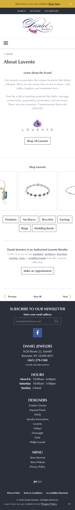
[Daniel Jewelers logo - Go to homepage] (38, 26)
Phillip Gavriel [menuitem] (37, 442)
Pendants (11, 219)
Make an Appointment (37, 271)
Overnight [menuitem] (37, 433)
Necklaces (29, 219)
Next (65, 296)
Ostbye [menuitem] (38, 428)
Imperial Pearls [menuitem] (37, 410)
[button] (21, 11)
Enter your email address (38, 314)
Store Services (37, 457)
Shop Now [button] (54, 4)
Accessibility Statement (57, 492)
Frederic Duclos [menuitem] (37, 405)
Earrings (65, 219)
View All (37, 296)
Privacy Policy (37, 467)
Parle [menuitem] (37, 437)
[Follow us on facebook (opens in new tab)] (37, 332)
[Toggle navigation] (6, 43)
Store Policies (37, 462)
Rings (24, 228)
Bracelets (48, 219)
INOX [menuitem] (37, 414)
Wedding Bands (44, 228)
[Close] (70, 4)
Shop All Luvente (37, 141)
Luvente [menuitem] (37, 424)
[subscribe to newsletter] (56, 321)
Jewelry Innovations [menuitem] (37, 419)
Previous (12, 296)
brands (9, 53)
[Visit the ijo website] (37, 481)
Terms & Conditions (33, 492)
